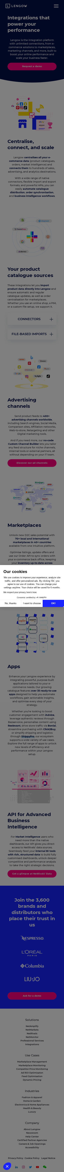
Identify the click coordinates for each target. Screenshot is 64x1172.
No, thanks (10, 603)
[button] (7, 1166)
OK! (53, 603)
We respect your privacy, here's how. (20, 592)
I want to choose (32, 603)
